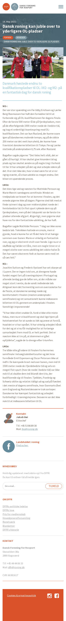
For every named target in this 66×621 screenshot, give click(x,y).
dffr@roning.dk (16, 567)
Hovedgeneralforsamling (16, 518)
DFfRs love (8, 510)
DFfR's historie (11, 529)
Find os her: (22, 445)
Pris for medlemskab (14, 514)
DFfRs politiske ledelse (15, 506)
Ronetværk (9, 521)
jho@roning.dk (30, 429)
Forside (8, 37)
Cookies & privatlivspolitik (21, 595)
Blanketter (9, 525)
